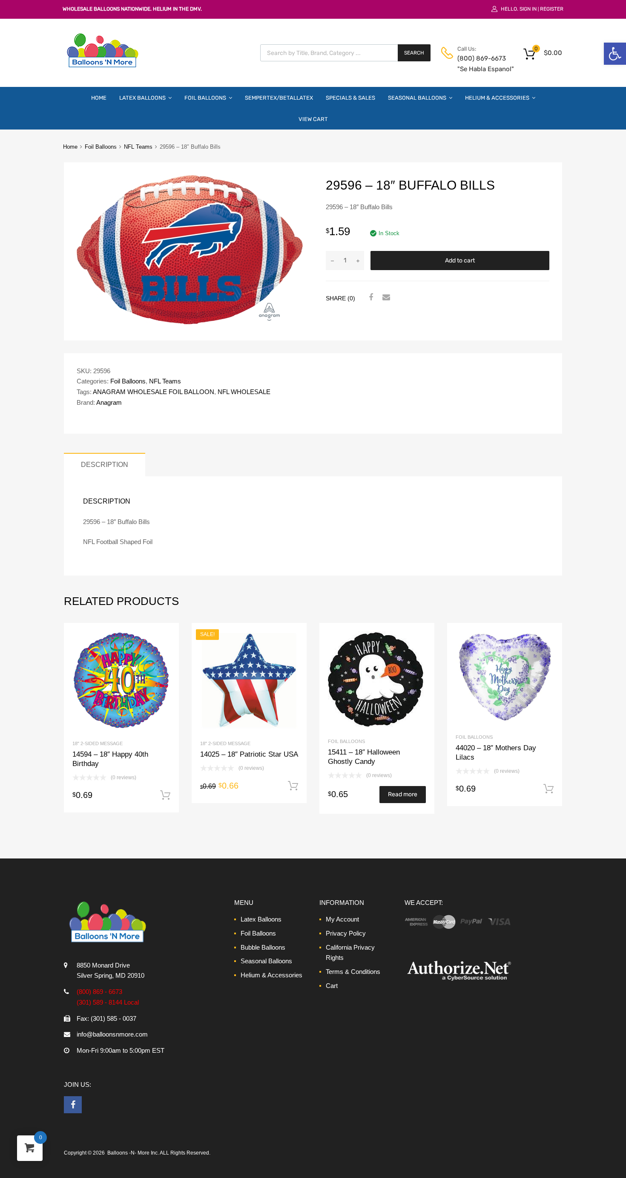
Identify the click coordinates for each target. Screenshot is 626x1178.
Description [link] (104, 464)
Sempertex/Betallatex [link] (279, 98)
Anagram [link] (109, 402)
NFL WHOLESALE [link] (244, 391)
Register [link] (551, 9)
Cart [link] (332, 985)
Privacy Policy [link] (346, 933)
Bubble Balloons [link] (263, 947)
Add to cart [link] (165, 795)
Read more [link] (402, 794)
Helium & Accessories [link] (497, 98)
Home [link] (98, 98)
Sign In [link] (528, 9)
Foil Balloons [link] (205, 98)
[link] (615, 54)
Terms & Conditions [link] (353, 971)
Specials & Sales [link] (350, 98)
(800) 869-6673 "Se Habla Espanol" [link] (478, 64)
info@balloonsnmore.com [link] (112, 1034)
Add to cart (460, 260)
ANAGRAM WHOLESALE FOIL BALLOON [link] (153, 391)
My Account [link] (342, 919)
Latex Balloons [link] (142, 98)
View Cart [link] (313, 119)
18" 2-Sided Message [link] (97, 743)
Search (414, 53)
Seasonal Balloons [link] (417, 98)
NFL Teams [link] (138, 147)
